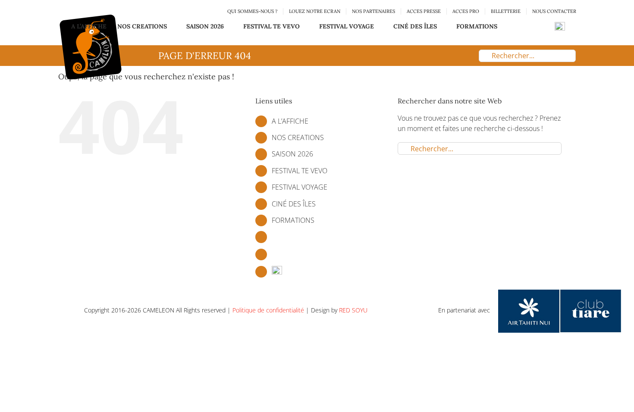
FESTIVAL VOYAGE (299, 187)
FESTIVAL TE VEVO (299, 170)
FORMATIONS (293, 220)
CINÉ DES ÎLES (294, 204)
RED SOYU (353, 310)
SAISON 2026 (292, 154)
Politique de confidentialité (268, 310)
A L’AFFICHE (290, 121)
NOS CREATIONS (298, 137)
